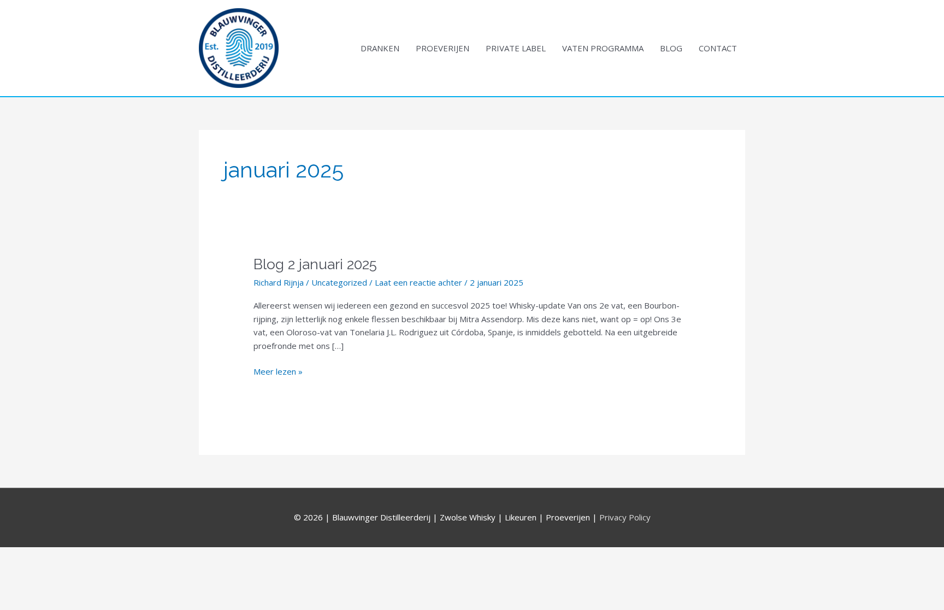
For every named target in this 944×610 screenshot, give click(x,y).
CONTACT (718, 48)
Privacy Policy (625, 517)
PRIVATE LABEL (516, 48)
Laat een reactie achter (418, 282)
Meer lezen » (278, 371)
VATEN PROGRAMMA (603, 48)
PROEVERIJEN (442, 48)
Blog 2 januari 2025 (315, 264)
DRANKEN (380, 48)
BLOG (671, 48)
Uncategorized (339, 282)
